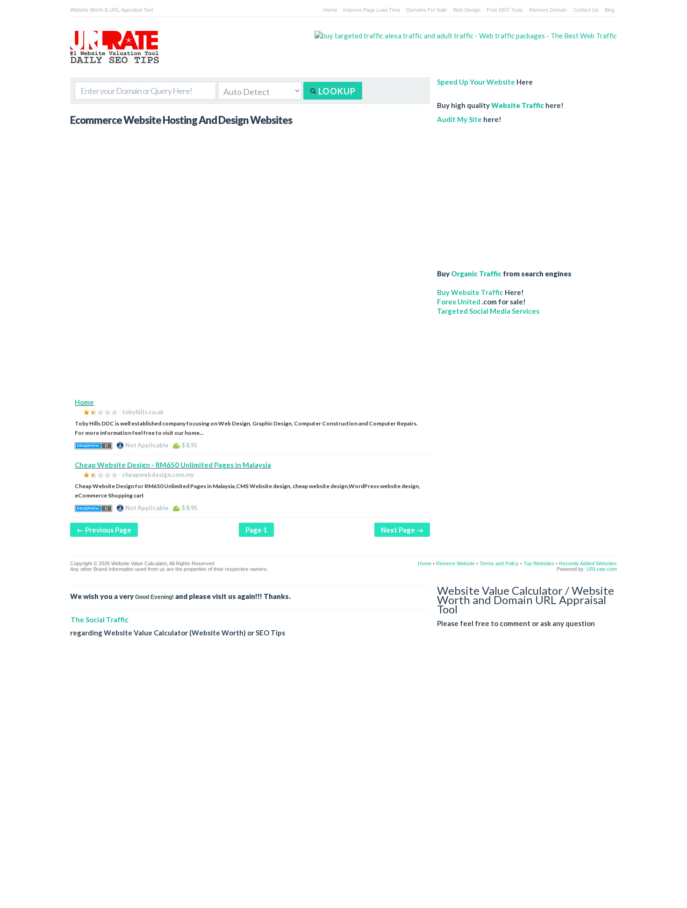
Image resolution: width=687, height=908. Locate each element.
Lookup (336, 91)
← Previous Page (104, 530)
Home (330, 9)
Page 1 (256, 530)
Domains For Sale (426, 9)
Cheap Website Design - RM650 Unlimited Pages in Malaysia (173, 465)
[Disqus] (343, 780)
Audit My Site (459, 119)
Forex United (458, 301)
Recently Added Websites (588, 563)
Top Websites (538, 563)
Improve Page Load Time (371, 9)
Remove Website (455, 563)
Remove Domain (548, 9)
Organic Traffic (476, 273)
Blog (610, 9)
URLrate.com (602, 569)
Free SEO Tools (505, 9)
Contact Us (586, 9)
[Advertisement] (250, 332)
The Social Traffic (100, 619)
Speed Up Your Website (476, 82)
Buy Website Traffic (470, 292)
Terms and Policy (499, 563)
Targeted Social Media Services (488, 311)
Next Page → (402, 530)
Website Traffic (517, 105)
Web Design (466, 9)
